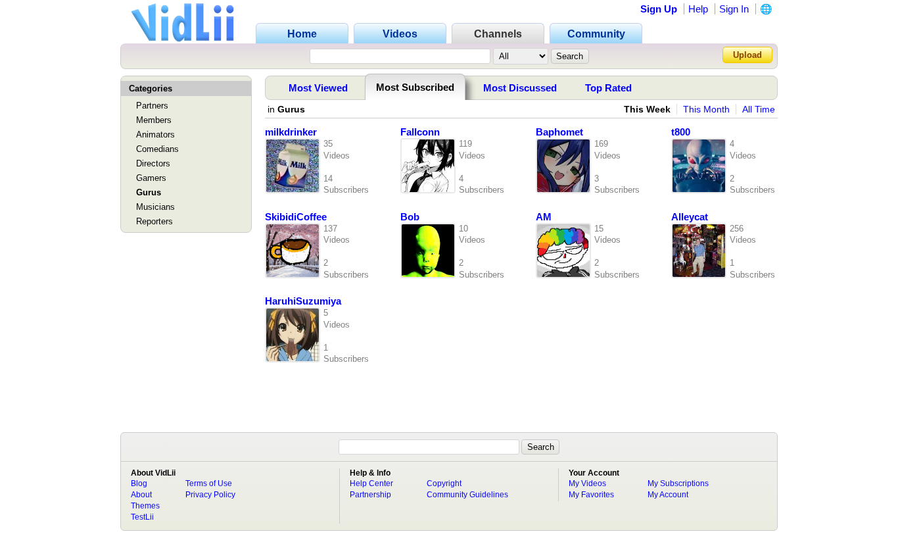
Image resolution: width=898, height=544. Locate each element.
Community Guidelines (467, 494)
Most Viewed (318, 87)
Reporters (154, 221)
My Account (668, 494)
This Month (706, 109)
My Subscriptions (678, 483)
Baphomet (559, 132)
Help (698, 8)
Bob (409, 217)
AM (544, 217)
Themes (145, 505)
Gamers (151, 178)
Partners (152, 106)
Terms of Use (208, 483)
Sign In (734, 8)
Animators (155, 134)
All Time (758, 109)
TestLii (142, 517)
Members (154, 120)
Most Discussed (520, 87)
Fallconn (420, 132)
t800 (680, 132)
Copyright (444, 483)
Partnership (370, 494)
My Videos (587, 483)
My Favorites (591, 494)
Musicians (155, 207)
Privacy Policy (210, 494)
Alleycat (689, 217)
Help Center (371, 483)
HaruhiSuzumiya (303, 301)
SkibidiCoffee (296, 217)
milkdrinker (291, 132)
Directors (153, 163)
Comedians (157, 149)
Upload (747, 55)
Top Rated (608, 87)
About (141, 494)
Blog (139, 483)
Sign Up (658, 8)
